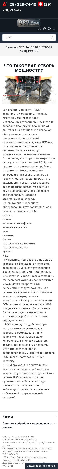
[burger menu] (4, 29)
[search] (52, 37)
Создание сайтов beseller (41, 465)
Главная (11, 47)
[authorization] (39, 28)
